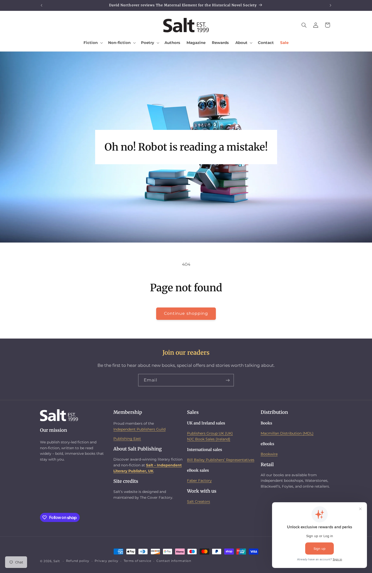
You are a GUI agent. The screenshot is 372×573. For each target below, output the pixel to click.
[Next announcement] (330, 5)
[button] (92, 42)
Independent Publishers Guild (139, 429)
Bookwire (269, 454)
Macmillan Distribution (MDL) (287, 433)
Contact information (173, 561)
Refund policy (78, 561)
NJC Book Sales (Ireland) (208, 439)
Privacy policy (106, 561)
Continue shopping (186, 313)
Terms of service (137, 561)
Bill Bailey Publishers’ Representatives (220, 460)
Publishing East (127, 438)
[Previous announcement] (41, 5)
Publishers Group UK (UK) (210, 433)
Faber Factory (199, 480)
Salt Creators (198, 501)
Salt (56, 561)
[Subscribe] (228, 380)
